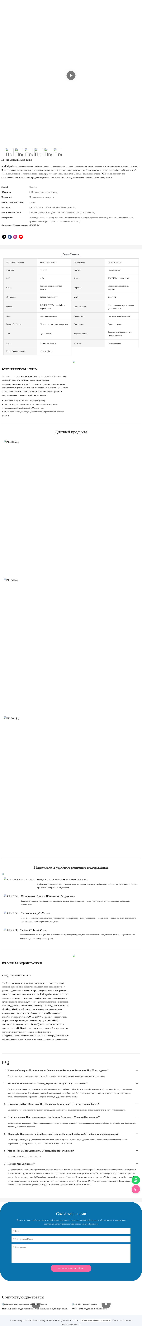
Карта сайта (118, 1320)
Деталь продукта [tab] (71, 254)
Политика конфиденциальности (96, 1320)
